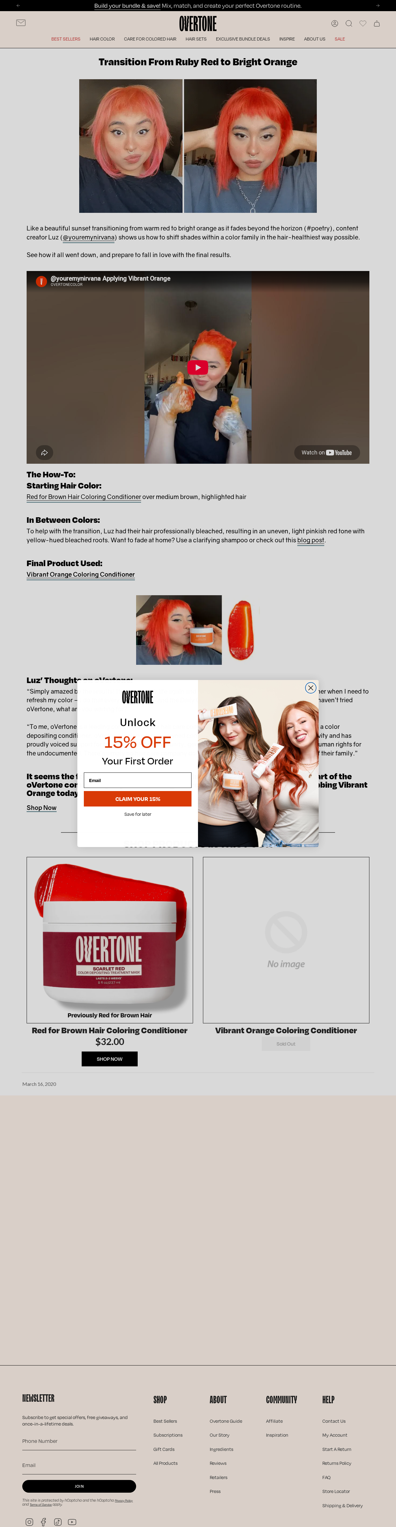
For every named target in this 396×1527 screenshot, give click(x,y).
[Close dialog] (310, 687)
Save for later (137, 814)
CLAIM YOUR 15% (137, 798)
